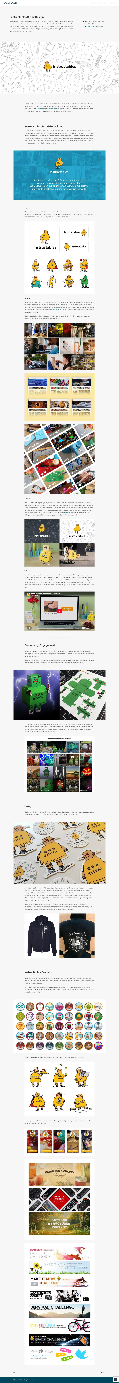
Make (99, 3)
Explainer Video (52, 109)
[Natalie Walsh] (10, 3)
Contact (113, 3)
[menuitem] (93, 3)
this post (84, 106)
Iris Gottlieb (66, 512)
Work (92, 3)
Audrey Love (56, 309)
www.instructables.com (95, 26)
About (105, 3)
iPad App (41, 109)
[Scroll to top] (115, 1379)
